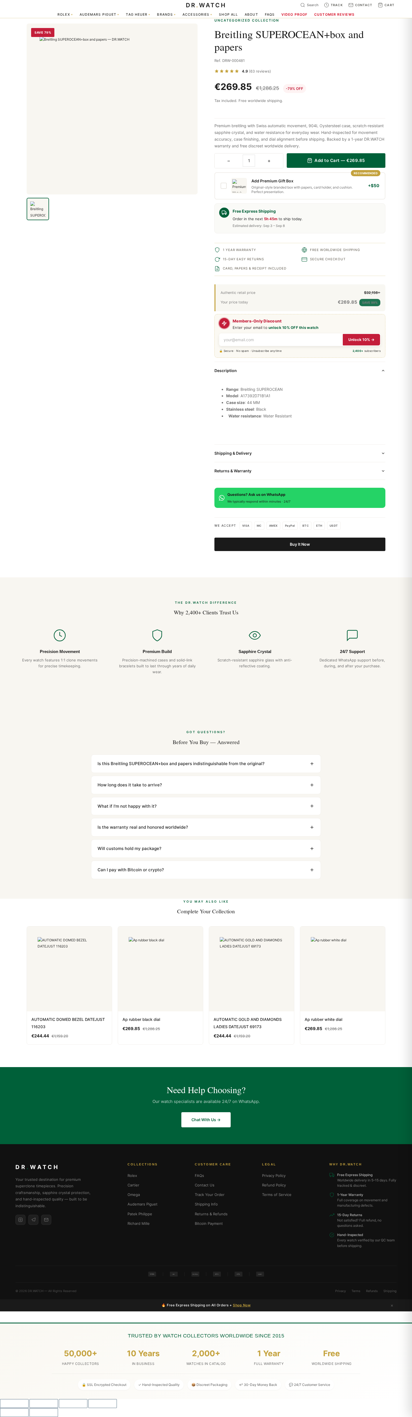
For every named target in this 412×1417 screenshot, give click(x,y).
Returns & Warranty (232, 470)
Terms (355, 1291)
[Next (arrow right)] (43, 1412)
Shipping (390, 1291)
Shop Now (242, 1305)
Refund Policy (274, 1185)
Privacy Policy (274, 1175)
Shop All (228, 14)
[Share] (73, 1403)
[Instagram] (20, 1220)
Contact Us (204, 1185)
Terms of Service (276, 1194)
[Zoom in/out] (14, 1403)
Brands (166, 14)
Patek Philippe (140, 1214)
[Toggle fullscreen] (43, 1403)
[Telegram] (33, 1220)
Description (225, 370)
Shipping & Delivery (233, 453)
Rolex (65, 14)
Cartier (133, 1185)
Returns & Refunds (211, 1214)
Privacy (340, 1291)
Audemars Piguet (99, 14)
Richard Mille (139, 1223)
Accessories (197, 14)
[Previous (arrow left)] (14, 1412)
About (251, 14)
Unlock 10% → (361, 339)
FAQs (270, 14)
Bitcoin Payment (209, 1223)
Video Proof (294, 14)
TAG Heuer (138, 14)
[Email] (46, 1220)
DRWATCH (206, 5)
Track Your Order (209, 1194)
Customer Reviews (334, 14)
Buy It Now (300, 544)
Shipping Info (206, 1204)
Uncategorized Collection (246, 20)
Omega (134, 1194)
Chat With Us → (206, 1119)
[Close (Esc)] (102, 1403)
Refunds (372, 1291)
